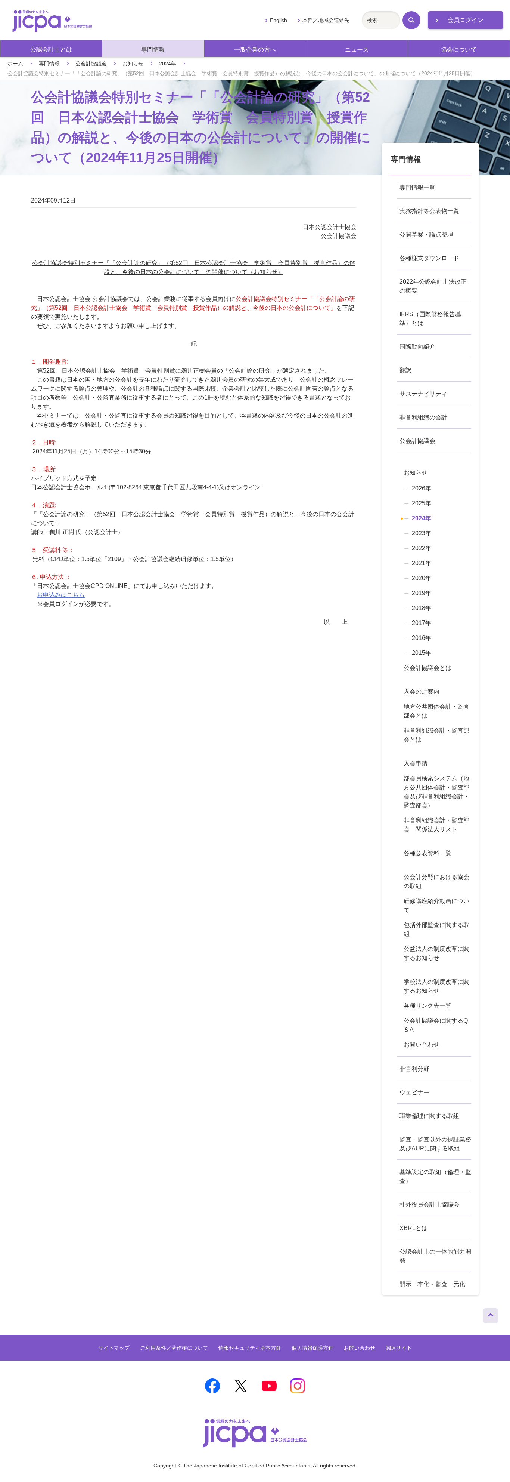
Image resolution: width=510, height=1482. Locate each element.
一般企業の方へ (255, 49)
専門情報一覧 (417, 187)
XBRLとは (413, 1228)
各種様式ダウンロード (429, 258)
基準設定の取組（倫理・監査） (435, 1176)
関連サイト (399, 1348)
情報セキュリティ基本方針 (249, 1348)
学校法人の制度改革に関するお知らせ (436, 986)
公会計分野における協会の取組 (436, 881)
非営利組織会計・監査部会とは (436, 735)
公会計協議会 (91, 64)
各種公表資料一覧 (427, 853)
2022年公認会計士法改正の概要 (433, 286)
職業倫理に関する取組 (429, 1116)
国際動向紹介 (417, 346)
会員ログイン (465, 20)
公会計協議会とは (427, 668)
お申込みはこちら (61, 595)
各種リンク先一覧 (427, 1005)
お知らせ (132, 64)
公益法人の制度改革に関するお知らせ (436, 953)
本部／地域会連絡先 (325, 20)
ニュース (357, 49)
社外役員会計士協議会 (429, 1204)
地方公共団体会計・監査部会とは (436, 711)
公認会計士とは (51, 49)
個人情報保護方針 (312, 1348)
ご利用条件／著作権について (174, 1348)
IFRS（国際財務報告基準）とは (430, 318)
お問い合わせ (421, 1044)
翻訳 (405, 370)
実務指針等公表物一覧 (429, 211)
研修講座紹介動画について (436, 905)
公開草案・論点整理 (426, 234)
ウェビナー (414, 1092)
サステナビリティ (423, 394)
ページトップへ (490, 1314)
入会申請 (415, 763)
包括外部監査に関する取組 (436, 929)
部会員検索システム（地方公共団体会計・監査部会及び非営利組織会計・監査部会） (436, 791)
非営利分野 (414, 1069)
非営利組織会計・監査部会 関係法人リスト (436, 824)
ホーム (15, 64)
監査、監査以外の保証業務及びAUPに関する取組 (435, 1144)
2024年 (167, 64)
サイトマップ (114, 1348)
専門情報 (153, 49)
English (278, 20)
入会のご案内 (421, 691)
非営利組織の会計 (423, 417)
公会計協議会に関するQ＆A (436, 1025)
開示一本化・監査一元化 (432, 1284)
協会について (459, 49)
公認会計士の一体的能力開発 (435, 1256)
